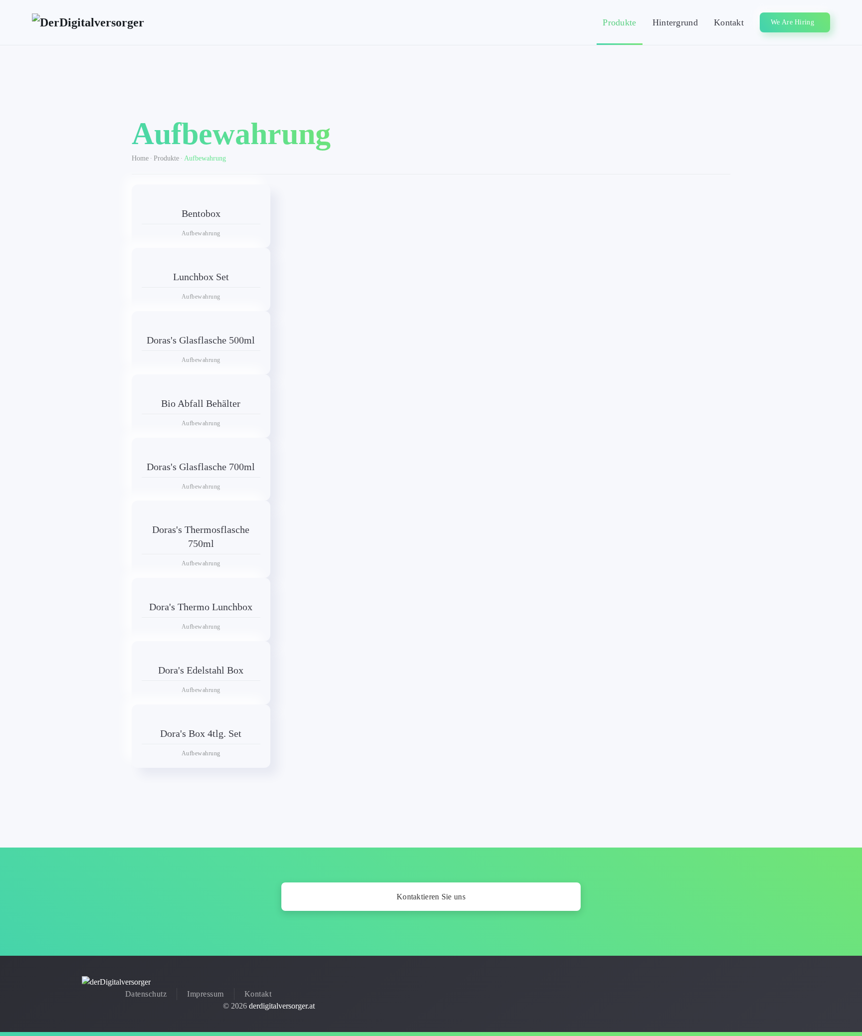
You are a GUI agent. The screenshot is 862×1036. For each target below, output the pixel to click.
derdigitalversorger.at (282, 1006)
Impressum (205, 994)
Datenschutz (146, 994)
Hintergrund (675, 22)
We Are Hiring (792, 22)
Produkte (619, 22)
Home (140, 158)
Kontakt (729, 22)
